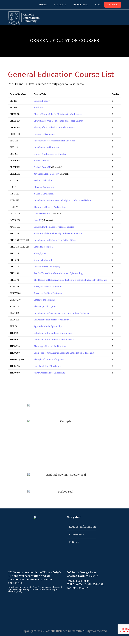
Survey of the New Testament (48, 293)
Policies (74, 542)
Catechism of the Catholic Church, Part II (54, 339)
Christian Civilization (44, 187)
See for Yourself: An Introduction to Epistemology (59, 273)
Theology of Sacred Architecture (50, 207)
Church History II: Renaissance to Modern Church (58, 120)
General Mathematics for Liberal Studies (54, 227)
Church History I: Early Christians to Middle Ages (58, 114)
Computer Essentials (44, 134)
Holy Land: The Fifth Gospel (48, 366)
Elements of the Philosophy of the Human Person (58, 233)
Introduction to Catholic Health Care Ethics (55, 240)
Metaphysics (40, 253)
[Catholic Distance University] (24, 17)
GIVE (97, 4)
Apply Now (112, 4)
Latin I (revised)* (42, 213)
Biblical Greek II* (42, 167)
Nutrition (38, 107)
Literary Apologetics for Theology (51, 154)
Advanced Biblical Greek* (46, 174)
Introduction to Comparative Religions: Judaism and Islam (62, 200)
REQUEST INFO (81, 4)
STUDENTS (60, 4)
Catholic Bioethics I (43, 246)
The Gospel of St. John (45, 306)
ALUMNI (43, 4)
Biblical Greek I (41, 160)
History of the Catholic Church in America (54, 127)
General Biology (42, 101)
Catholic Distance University (63, 631)
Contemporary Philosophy (47, 266)
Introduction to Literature (46, 147)
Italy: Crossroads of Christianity (49, 372)
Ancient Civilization (43, 180)
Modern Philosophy (43, 260)
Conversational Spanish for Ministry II (52, 319)
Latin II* (38, 220)
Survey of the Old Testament (48, 286)
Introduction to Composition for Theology (54, 140)
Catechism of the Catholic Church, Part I (53, 333)
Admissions (76, 534)
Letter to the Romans (44, 300)
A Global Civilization (43, 193)
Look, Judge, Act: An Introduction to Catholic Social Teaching (64, 353)
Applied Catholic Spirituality (48, 326)
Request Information (82, 527)
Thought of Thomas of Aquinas (49, 359)
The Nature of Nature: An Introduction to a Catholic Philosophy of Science (70, 280)
